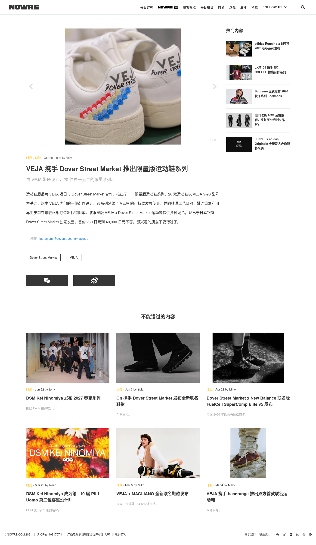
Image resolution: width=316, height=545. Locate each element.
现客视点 (189, 7)
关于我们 (250, 534)
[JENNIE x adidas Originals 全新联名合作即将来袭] (239, 143)
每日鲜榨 (146, 7)
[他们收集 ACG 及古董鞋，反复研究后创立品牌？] (239, 120)
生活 (243, 7)
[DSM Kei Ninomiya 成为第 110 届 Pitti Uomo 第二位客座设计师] (67, 453)
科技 (254, 7)
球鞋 (232, 7)
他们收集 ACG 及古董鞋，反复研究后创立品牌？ (270, 119)
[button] (30, 86)
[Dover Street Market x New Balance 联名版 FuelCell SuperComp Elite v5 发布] (248, 358)
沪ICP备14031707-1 (50, 534)
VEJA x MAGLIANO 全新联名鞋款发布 (152, 494)
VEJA (74, 257)
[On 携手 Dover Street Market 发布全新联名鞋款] (158, 358)
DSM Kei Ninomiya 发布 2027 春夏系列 (63, 398)
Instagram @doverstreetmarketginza (63, 238)
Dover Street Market (43, 257)
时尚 (221, 7)
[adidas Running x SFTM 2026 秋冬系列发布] (239, 48)
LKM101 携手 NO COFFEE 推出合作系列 (270, 69)
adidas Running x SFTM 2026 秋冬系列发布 (272, 45)
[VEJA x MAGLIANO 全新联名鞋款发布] (158, 453)
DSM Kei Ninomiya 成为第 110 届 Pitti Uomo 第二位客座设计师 (62, 497)
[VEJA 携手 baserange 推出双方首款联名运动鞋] (248, 453)
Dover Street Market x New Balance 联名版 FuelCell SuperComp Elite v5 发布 (248, 401)
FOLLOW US (273, 7)
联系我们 (266, 534)
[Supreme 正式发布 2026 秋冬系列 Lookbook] (239, 96)
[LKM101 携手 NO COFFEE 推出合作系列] (239, 72)
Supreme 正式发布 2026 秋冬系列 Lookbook (271, 93)
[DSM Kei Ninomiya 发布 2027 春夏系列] (67, 358)
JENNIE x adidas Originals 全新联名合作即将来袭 (272, 143)
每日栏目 (207, 7)
